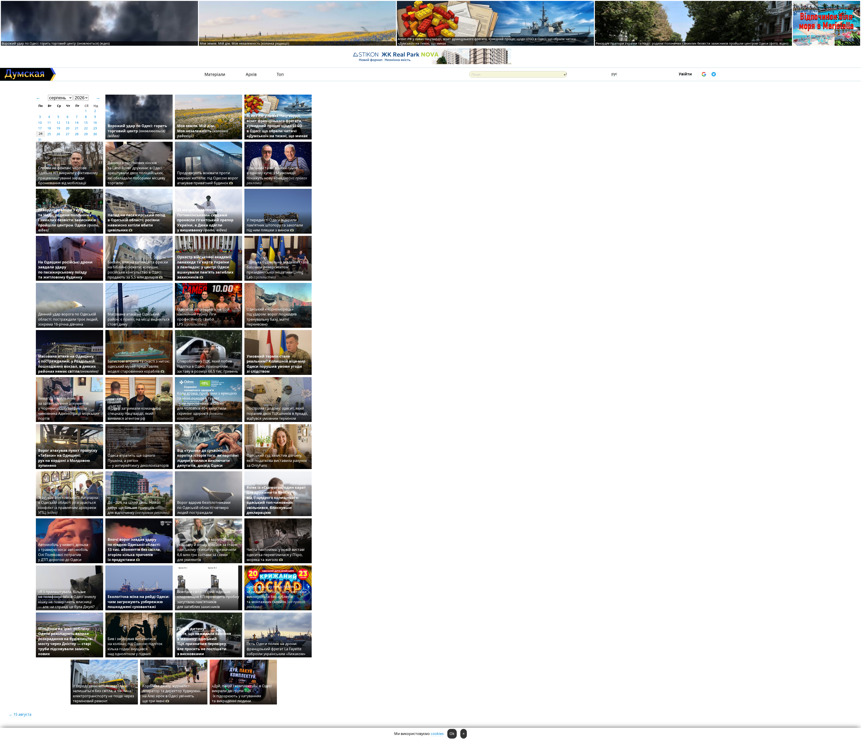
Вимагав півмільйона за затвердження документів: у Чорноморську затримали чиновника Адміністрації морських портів (68, 408)
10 (40, 122)
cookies (437, 733)
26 (58, 134)
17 (40, 128)
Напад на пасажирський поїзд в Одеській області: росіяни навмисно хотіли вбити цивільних (136, 223)
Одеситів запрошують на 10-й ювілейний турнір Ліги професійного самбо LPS (203, 317)
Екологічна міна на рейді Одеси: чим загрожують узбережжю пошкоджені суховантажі (139, 601)
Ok (452, 733)
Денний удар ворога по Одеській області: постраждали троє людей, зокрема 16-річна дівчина (68, 319)
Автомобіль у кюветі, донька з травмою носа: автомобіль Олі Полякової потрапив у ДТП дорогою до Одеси (63, 552)
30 (95, 134)
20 (67, 128)
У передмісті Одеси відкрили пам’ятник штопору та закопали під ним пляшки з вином (275, 225)
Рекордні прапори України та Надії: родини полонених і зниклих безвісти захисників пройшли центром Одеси (68, 220)
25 (49, 134)
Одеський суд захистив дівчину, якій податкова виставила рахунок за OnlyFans (277, 460)
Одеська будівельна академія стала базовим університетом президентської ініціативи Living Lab (278, 270)
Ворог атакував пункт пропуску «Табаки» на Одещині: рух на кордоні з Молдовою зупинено (67, 458)
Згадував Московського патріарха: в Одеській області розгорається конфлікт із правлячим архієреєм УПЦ (68, 505)
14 (76, 122)
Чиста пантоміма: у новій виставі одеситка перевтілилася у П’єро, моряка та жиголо (275, 554)
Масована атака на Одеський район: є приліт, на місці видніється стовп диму (139, 319)
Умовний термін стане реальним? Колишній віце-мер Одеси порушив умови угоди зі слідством (276, 364)
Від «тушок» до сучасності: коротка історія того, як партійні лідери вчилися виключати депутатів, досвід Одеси (208, 458)
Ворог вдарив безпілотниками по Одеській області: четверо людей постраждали (203, 507)
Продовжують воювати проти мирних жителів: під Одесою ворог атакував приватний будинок (207, 177)
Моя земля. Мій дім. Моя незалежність (202, 130)
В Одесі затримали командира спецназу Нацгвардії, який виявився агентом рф (134, 413)
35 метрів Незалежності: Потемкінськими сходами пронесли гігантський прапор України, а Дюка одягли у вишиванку (205, 220)
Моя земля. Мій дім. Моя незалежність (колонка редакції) (244, 43)
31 (40, 139)
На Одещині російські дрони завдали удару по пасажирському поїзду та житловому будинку (65, 270)
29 (86, 134)
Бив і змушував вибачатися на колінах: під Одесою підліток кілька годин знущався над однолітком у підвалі (135, 646)
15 (86, 122)
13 (67, 122)
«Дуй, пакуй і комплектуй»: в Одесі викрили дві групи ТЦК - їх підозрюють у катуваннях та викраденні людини (242, 693)
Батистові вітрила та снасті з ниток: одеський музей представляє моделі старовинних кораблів (139, 366)
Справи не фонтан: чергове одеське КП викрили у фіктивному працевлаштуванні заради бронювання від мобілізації (68, 175)
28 (76, 134)
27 (67, 134)
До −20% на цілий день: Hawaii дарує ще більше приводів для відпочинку (139, 507)
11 (49, 122)
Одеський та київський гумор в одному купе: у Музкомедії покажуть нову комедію (277, 175)
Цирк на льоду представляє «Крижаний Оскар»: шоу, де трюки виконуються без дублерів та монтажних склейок (277, 596)
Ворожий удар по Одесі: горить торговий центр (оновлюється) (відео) (56, 43)
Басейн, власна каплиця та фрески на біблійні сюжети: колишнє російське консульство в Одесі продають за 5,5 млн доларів (138, 270)
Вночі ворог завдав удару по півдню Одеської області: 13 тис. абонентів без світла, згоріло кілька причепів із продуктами (134, 549)
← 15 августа (20, 714)
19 (58, 128)
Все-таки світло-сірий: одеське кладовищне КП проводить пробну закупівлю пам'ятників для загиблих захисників (208, 599)
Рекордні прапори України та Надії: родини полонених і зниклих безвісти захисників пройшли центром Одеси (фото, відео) (692, 43)
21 (76, 128)
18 (49, 128)
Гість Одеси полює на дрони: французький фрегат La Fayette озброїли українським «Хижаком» (276, 648)
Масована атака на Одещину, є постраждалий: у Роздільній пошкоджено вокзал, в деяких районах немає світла (68, 364)
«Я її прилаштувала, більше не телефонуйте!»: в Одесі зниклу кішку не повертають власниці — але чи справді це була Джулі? (67, 599)
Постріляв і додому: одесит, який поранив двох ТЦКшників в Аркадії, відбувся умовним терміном (277, 413)
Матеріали (214, 74)
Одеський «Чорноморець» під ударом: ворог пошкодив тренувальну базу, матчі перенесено (272, 317)
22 (86, 128)
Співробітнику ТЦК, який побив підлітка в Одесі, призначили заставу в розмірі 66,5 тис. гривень (207, 366)
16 (95, 122)
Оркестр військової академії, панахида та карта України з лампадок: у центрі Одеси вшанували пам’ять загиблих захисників (205, 267)
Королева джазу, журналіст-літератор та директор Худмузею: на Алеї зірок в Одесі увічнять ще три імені (171, 693)
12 (58, 122)
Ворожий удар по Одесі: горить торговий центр (137, 130)
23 (95, 128)
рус (614, 73)
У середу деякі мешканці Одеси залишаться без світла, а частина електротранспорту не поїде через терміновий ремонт (103, 693)
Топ (280, 74)
